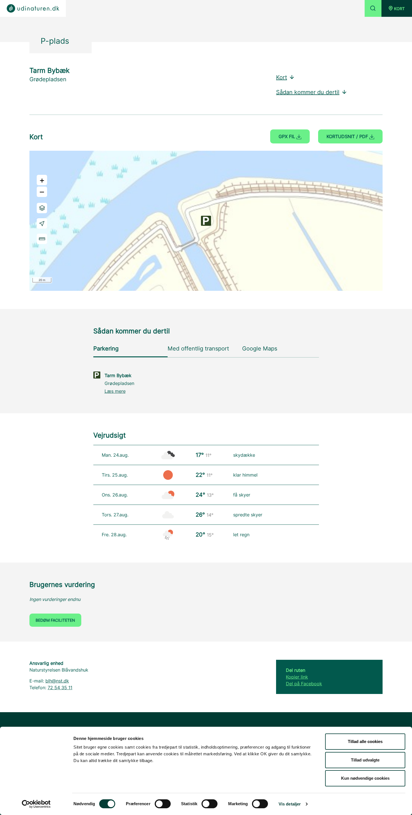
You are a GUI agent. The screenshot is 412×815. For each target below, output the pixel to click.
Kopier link (297, 677)
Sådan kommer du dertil (307, 92)
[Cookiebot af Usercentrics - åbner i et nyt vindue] (36, 804)
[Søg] (373, 8)
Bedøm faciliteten (55, 620)
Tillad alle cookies (365, 741)
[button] (396, 8)
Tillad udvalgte (365, 760)
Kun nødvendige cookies (365, 778)
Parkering (106, 348)
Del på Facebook (304, 683)
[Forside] (33, 8)
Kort (281, 77)
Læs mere (115, 391)
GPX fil (288, 136)
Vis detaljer (290, 804)
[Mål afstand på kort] (42, 239)
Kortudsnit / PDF (348, 136)
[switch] (163, 803)
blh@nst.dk (57, 681)
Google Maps (259, 348)
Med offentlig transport (198, 348)
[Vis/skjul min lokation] (42, 223)
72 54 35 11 (60, 687)
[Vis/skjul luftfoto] (42, 208)
